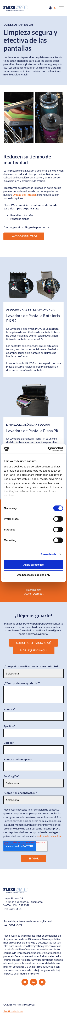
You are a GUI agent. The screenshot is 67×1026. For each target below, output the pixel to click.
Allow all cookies (33, 564)
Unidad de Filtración (25, 194)
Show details (48, 554)
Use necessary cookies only (33, 574)
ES (54, 7)
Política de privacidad (49, 836)
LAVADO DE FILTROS (24, 236)
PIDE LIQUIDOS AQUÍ (33, 650)
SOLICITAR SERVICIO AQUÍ (33, 642)
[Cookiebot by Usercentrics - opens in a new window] (48, 449)
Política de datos (13, 1011)
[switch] (58, 519)
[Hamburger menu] (61, 8)
